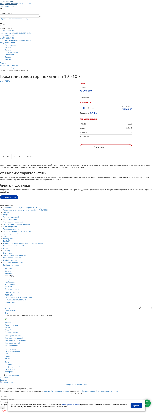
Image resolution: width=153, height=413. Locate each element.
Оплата (29, 156)
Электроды (7, 253)
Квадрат (6, 214)
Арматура (8, 322)
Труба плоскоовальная (12, 257)
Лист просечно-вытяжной (13, 222)
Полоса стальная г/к (11, 229)
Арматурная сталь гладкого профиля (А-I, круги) (22, 207)
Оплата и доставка (12, 52)
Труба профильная (12, 351)
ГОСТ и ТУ (9, 295)
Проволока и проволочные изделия (17, 231)
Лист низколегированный (13, 262)
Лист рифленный (11, 345)
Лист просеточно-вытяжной (15, 340)
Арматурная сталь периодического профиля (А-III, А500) (25, 210)
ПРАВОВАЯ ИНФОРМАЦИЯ (15, 300)
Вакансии (8, 268)
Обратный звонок (7, 18)
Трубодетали (8, 238)
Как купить (9, 47)
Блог (6, 313)
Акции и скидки (10, 45)
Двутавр (6, 212)
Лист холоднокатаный (11, 226)
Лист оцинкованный (10, 219)
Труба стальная (11, 349)
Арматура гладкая (12, 325)
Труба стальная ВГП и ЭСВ (13, 245)
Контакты (8, 59)
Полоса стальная (11, 332)
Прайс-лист (9, 54)
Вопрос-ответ (10, 302)
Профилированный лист (12, 234)
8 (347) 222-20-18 (8, 2)
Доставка (17, 156)
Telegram (3, 380)
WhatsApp (4, 377)
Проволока (9, 364)
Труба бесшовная (10, 260)
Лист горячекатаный (11, 217)
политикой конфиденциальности (56, 391)
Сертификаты (10, 310)
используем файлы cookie (71, 405)
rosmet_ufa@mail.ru (13, 375)
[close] (151, 308)
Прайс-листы (10, 282)
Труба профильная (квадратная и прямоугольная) (23, 243)
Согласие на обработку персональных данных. (100, 391)
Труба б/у (6, 241)
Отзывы (8, 57)
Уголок (5, 248)
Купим (7, 308)
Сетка (5, 236)
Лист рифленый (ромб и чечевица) (16, 224)
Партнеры (9, 306)
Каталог (8, 50)
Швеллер (6, 250)
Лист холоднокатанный (14, 338)
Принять (136, 405)
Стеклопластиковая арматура (14, 255)
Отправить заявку (21, 18)
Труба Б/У (9, 353)
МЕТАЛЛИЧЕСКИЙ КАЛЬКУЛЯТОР (18, 297)
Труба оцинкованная (11, 265)
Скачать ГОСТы (10, 197)
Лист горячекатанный (13, 335)
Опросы (8, 279)
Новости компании (12, 292)
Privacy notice (146, 307)
